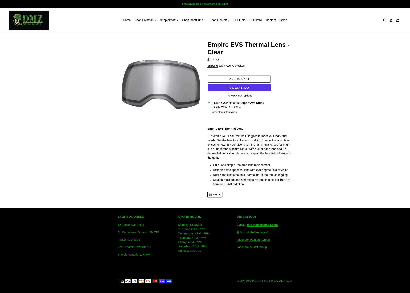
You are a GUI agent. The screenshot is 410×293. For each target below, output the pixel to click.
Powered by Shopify (281, 281)
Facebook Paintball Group (253, 239)
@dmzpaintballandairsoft (252, 232)
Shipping (212, 65)
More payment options (239, 95)
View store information (224, 112)
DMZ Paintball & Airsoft (258, 281)
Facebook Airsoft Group (252, 247)
